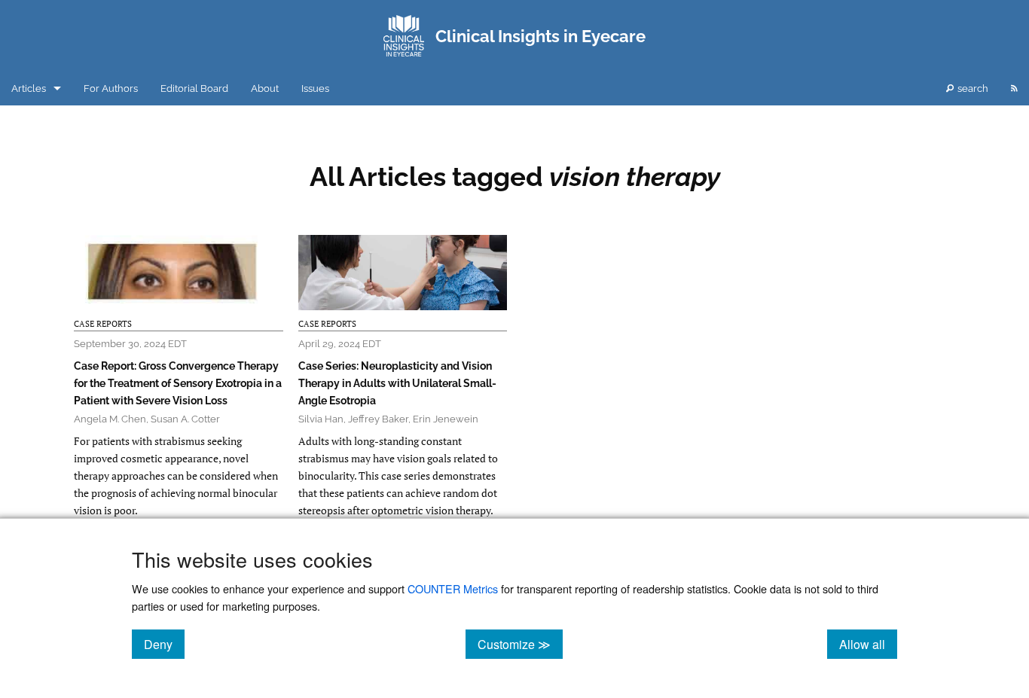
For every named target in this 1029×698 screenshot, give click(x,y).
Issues (315, 88)
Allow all (868, 644)
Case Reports (103, 324)
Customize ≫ (520, 644)
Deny (164, 644)
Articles (28, 88)
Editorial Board (194, 88)
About (265, 88)
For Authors (111, 88)
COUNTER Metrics (453, 588)
